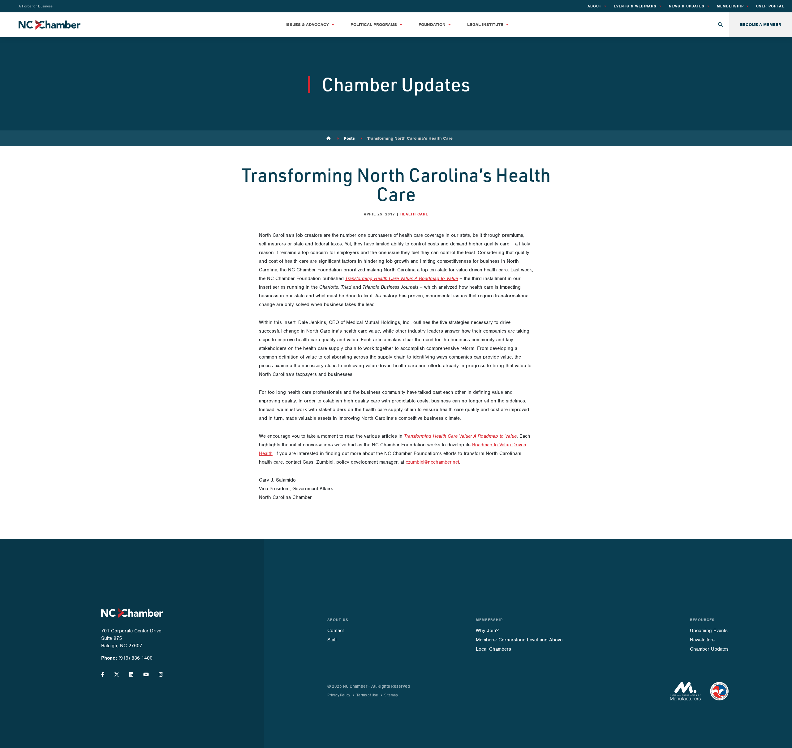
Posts (349, 138)
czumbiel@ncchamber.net (432, 462)
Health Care (414, 214)
